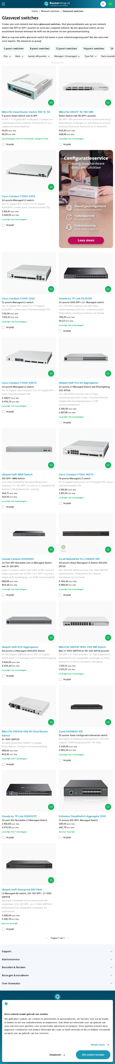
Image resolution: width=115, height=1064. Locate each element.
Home (35, 11)
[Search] (103, 4)
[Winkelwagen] (110, 4)
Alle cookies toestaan (93, 1054)
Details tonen (98, 1044)
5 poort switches (14, 48)
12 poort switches (66, 48)
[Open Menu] (3, 4)
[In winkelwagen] (51, 103)
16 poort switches (93, 48)
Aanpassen (55, 1054)
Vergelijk (10, 144)
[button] (57, 951)
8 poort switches (40, 48)
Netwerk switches (50, 11)
